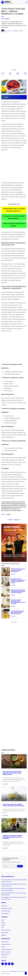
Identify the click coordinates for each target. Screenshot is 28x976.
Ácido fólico (4, 905)
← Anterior (10, 519)
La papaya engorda (5, 910)
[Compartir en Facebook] (2, 73)
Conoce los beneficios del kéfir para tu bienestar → (14, 225)
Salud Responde (14, 971)
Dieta (2, 927)
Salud (2, 920)
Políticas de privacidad (6, 949)
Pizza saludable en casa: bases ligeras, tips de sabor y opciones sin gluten (13, 898)
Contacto (3, 947)
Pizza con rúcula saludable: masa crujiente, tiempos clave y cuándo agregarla (13, 889)
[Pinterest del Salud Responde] (12, 964)
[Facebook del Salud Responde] (2, 964)
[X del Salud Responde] (9, 964)
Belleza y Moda (4, 932)
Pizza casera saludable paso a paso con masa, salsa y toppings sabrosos (13, 893)
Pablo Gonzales (8, 30)
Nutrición (7, 18)
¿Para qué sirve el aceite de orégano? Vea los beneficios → (14, 217)
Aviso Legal (4, 957)
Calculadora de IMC (5, 944)
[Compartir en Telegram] (25, 73)
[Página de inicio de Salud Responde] (7, 2)
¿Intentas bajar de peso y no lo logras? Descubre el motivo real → (14, 210)
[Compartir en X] (10, 73)
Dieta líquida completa (6, 908)
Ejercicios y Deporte (5, 930)
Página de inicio (5, 941)
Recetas (3, 922)
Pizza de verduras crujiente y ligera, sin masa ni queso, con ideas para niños (13, 885)
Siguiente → (17, 519)
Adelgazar (3, 935)
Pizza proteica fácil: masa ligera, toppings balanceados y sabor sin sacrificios (14, 880)
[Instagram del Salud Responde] (6, 964)
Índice (6, 97)
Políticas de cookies (5, 952)
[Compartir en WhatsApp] (17, 73)
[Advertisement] (14, 49)
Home (2, 18)
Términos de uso (5, 954)
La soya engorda (5, 913)
